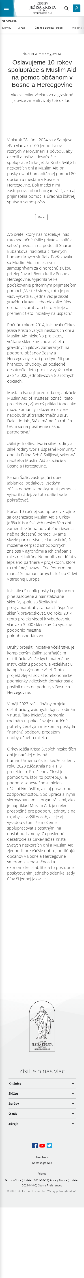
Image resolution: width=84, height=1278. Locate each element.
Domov (6, 28)
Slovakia (9, 21)
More (41, 217)
